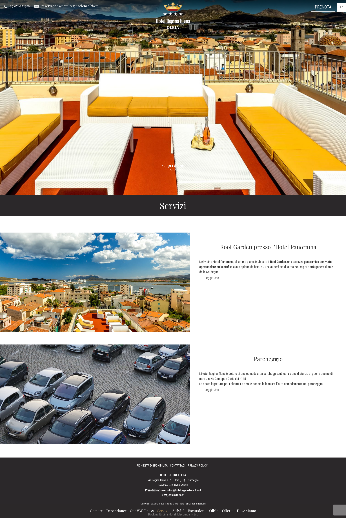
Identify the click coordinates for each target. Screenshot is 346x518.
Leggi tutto (212, 278)
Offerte (227, 510)
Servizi (163, 510)
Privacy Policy (198, 465)
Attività (178, 510)
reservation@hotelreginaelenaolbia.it (181, 490)
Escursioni (197, 510)
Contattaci (177, 465)
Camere (96, 510)
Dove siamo (246, 510)
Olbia (213, 510)
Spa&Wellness (142, 510)
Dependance (116, 510)
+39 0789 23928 (19, 6)
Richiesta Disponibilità (152, 465)
